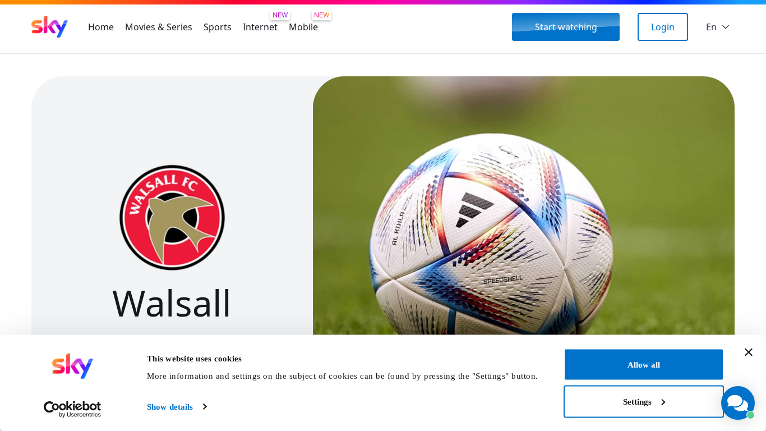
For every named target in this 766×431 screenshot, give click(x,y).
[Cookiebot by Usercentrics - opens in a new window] (73, 409)
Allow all (643, 364)
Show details (170, 406)
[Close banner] (749, 352)
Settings (637, 401)
